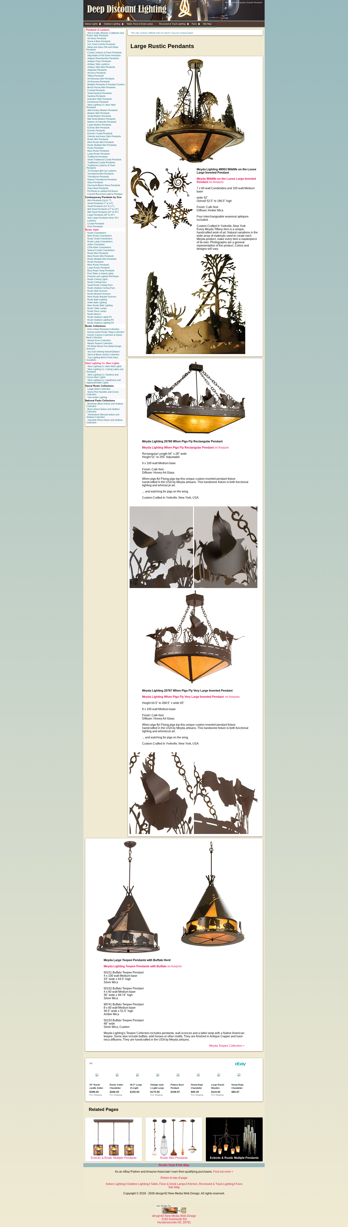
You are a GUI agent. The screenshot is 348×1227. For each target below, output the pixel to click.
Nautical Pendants (96, 96)
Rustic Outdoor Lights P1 (99, 317)
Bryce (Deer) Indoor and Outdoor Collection (103, 410)
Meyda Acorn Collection (99, 340)
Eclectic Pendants (96, 130)
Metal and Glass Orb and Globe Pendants (102, 48)
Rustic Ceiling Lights (97, 279)
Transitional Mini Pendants (100, 173)
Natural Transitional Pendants (102, 179)
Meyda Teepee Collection (100, 343)
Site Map (183, 1165)
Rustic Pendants (95, 148)
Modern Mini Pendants (98, 113)
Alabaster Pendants (97, 70)
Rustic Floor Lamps (96, 311)
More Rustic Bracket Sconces (101, 296)
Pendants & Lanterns (97, 29)
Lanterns (91, 220)
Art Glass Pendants (96, 38)
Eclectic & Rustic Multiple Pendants (113, 1157)
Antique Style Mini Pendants (101, 67)
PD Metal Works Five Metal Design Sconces (103, 347)
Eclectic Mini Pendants (98, 127)
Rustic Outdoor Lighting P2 (100, 320)
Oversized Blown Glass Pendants (103, 185)
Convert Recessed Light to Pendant (104, 194)
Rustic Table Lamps (97, 308)
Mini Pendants (99, 200)
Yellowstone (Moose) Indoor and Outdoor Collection (102, 415)
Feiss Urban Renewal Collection (103, 329)
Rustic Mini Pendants (97, 139)
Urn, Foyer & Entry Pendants (101, 44)
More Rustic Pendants (98, 151)
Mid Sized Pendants (103, 209)
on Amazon (185, 447)
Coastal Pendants (96, 90)
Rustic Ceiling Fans (97, 282)
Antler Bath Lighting (97, 302)
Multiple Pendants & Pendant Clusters (106, 84)
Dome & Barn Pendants (99, 41)
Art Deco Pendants (96, 73)
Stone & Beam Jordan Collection (103, 354)
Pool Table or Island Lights (100, 273)
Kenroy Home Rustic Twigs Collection (105, 332)
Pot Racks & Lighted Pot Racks (102, 191)
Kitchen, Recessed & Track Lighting (211, 1183)
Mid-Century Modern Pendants (102, 110)
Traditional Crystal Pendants (101, 162)
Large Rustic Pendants (98, 154)
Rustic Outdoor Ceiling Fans (101, 288)
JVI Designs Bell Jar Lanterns (101, 171)
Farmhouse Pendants (98, 102)
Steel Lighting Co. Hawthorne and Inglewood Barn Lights (103, 381)
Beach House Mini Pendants (101, 87)
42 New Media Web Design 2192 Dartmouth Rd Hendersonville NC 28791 (174, 1219)
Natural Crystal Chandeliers (101, 250)
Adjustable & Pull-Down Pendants (104, 55)
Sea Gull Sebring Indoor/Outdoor (103, 351)
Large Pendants (101, 215)
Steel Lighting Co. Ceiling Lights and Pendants (104, 370)
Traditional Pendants (97, 156)
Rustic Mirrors (94, 314)
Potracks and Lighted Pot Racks (103, 276)
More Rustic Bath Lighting (100, 305)
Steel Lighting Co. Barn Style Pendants (101, 106)
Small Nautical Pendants (99, 93)
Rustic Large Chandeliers (100, 241)
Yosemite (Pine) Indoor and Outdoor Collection (104, 421)
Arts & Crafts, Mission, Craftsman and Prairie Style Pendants (105, 34)
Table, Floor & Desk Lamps (168, 1183)
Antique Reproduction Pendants (103, 58)
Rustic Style (92, 229)
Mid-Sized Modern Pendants (101, 119)
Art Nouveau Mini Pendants (100, 78)
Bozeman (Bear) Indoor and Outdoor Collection (104, 405)
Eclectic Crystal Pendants (99, 133)
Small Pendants (100, 203)
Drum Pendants (95, 226)
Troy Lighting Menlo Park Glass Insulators (102, 358)
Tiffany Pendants (95, 76)
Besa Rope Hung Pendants (100, 270)
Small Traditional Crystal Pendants (104, 159)
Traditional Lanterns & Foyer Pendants (100, 166)
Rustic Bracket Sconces (99, 294)
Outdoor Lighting (138, 1183)
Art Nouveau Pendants (98, 81)
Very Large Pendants (103, 218)
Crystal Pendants (95, 223)
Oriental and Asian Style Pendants (104, 136)
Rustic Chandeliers (96, 233)
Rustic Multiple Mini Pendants (102, 145)
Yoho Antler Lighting (97, 397)
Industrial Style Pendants (99, 99)
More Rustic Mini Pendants (100, 142)
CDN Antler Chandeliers (99, 247)
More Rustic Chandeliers (99, 236)
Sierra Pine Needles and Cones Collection (102, 393)
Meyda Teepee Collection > (226, 1045)
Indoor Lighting (115, 1183)
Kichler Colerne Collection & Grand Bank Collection (104, 336)
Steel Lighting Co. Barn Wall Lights (104, 366)
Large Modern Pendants (99, 125)
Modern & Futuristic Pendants (101, 122)
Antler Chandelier (96, 244)
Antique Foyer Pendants (99, 61)
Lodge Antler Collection (98, 389)
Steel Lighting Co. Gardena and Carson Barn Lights (102, 376)
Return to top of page (174, 1177)
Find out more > (223, 1171)
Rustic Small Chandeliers (99, 238)
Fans (239, 1183)
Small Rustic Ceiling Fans (100, 285)
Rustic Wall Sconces (97, 291)
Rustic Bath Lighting (97, 299)
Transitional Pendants (98, 176)
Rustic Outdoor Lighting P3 (100, 323)
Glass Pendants (95, 182)
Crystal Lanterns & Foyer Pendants (104, 52)
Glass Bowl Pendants (97, 188)
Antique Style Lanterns (98, 64)
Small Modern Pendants (99, 116)
